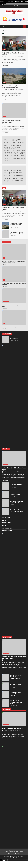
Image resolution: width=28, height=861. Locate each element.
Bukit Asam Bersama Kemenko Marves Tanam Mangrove (5, 694)
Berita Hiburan (6, 724)
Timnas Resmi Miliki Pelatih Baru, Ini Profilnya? (5, 511)
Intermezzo (11, 853)
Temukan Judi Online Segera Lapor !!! (5, 686)
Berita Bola (5, 464)
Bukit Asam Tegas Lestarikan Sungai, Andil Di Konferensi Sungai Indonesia (14, 252)
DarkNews (10, 858)
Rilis (4, 258)
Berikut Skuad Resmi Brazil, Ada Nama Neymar (14, 458)
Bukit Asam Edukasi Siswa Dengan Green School (14, 295)
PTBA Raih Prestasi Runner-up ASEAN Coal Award (5, 703)
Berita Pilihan (5, 301)
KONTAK (4, 525)
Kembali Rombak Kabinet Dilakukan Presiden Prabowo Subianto (5, 677)
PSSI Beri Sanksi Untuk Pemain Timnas (5, 486)
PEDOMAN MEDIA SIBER (8, 528)
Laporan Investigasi (10, 851)
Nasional (17, 853)
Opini (4, 49)
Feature (13, 850)
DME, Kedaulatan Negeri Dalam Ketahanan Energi (14, 110)
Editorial (22, 850)
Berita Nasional (6, 653)
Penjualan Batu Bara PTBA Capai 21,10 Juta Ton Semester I (14, 274)
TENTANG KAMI (6, 517)
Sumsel (21, 851)
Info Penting (7, 850)
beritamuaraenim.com (9, 56)
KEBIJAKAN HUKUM (7, 530)
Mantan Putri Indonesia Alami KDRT (14, 719)
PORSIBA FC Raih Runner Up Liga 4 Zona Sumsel (5, 503)
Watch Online (24, 26)
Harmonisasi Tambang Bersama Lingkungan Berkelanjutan (14, 76)
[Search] (21, 26)
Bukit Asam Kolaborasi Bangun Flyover (14, 317)
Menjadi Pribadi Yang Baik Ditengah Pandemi (14, 43)
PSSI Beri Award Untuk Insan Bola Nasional (5, 494)
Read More (5, 65)
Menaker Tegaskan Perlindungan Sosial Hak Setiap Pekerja (14, 647)
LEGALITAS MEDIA (6, 523)
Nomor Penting (5, 339)
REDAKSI (4, 520)
